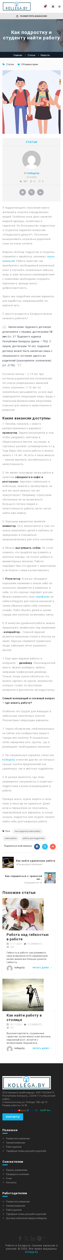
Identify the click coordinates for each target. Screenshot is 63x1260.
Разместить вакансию (33, 16)
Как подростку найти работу (28, 831)
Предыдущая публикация (30, 864)
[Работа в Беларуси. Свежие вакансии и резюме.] (17, 6)
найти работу (11, 838)
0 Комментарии (29, 64)
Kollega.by (31, 1251)
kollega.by (33, 173)
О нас (9, 1178)
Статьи (31, 55)
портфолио (43, 596)
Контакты (13, 1117)
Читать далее (41, 968)
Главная (18, 55)
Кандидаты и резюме (17, 1174)
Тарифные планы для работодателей (26, 1151)
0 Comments (35, 944)
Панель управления (16, 1170)
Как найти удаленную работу (36, 860)
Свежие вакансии (15, 1142)
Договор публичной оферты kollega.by (26, 1218)
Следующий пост (32, 883)
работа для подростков (33, 838)
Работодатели (13, 1147)
